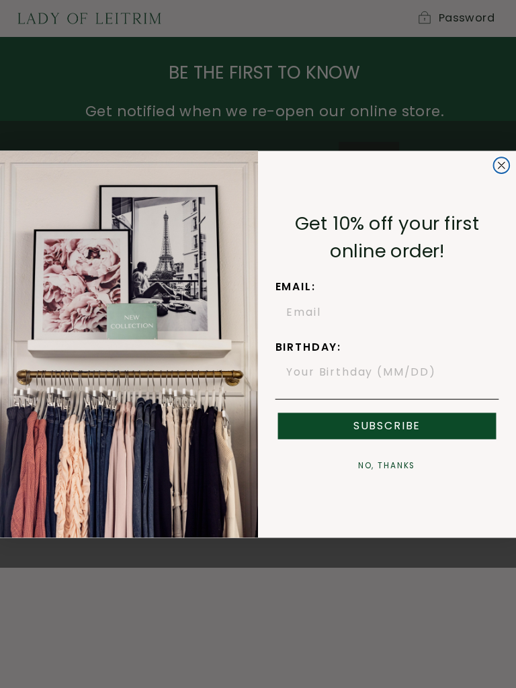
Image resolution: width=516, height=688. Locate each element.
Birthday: (308, 347)
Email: (295, 286)
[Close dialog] (502, 165)
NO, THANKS (387, 465)
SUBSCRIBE (387, 425)
